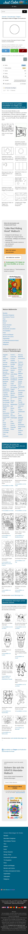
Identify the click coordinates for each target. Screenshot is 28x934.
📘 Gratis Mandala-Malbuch (8, 889)
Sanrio (20, 375)
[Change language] (26, 2)
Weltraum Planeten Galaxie (20, 419)
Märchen (13, 393)
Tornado (20, 402)
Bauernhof (5, 377)
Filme (4, 332)
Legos (12, 383)
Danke (4, 398)
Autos (4, 360)
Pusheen (20, 362)
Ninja (12, 410)
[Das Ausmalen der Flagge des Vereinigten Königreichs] (21, 200)
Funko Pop (13, 356)
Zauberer (20, 430)
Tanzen (20, 398)
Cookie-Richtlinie (7, 903)
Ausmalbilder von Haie (21, 510)
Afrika (4, 356)
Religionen (5, 344)
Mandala (5, 313)
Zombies (20, 434)
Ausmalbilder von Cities (8, 510)
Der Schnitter (6, 402)
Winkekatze (21, 424)
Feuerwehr (5, 436)
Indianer (13, 370)
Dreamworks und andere (9, 328)
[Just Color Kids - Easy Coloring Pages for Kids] (4, 907)
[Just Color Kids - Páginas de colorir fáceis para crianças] (14, 907)
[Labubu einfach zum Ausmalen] (8, 647)
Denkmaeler (6, 400)
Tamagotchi (21, 396)
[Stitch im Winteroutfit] (8, 621)
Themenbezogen (11, 16)
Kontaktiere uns (12, 902)
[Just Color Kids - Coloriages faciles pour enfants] (8, 907)
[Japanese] (25, 907)
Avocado (5, 362)
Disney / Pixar (6, 326)
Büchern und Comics (8, 336)
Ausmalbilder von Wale (8, 485)
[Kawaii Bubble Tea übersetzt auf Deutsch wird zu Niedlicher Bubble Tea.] (21, 647)
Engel (4, 424)
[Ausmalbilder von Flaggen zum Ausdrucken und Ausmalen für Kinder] (3, 749)
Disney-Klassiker (7, 324)
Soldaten (20, 379)
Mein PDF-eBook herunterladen (11, 251)
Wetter (19, 422)
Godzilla (13, 360)
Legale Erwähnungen (21, 902)
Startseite (4, 16)
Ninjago (13, 412)
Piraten (12, 423)
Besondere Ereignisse (8, 315)
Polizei (12, 429)
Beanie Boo (6, 379)
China (4, 387)
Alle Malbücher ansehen (13, 257)
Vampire (20, 409)
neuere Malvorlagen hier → (18, 595)
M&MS (12, 391)
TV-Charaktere (6, 330)
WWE (19, 428)
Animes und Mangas (8, 334)
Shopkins (20, 377)
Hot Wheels (14, 368)
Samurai (20, 369)
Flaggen (18, 16)
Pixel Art (13, 425)
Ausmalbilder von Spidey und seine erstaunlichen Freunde (7, 678)
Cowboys (5, 392)
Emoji (4, 422)
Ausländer (5, 358)
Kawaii (12, 376)
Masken (13, 395)
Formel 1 (13, 354)
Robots (20, 367)
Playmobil (13, 427)
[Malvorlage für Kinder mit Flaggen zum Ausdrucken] (21, 154)
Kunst (4, 323)
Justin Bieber (14, 374)
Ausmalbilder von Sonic (21, 711)
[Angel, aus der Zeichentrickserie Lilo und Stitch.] (21, 677)
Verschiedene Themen (8, 317)
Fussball (13, 358)
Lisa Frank (13, 385)
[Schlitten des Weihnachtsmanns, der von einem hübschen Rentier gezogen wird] (8, 723)
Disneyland (6, 415)
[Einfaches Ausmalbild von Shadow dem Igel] (21, 705)
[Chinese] (22, 907)
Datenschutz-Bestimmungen (18, 903)
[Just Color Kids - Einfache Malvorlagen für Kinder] (19, 907)
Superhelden (6, 338)
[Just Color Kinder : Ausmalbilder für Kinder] (13, 2)
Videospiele (6, 342)
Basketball (5, 370)
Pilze (12, 421)
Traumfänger (21, 404)
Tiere (4, 319)
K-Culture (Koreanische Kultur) (11, 340)
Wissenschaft (21, 426)
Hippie (12, 366)
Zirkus (19, 432)
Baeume (5, 364)
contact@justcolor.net (22, 926)
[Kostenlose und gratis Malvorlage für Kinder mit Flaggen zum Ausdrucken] (8, 154)
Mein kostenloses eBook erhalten (15, 787)
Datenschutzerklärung (20, 792)
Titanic (20, 400)
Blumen (5, 385)
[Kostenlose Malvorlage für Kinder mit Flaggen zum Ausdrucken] (8, 200)
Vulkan (20, 415)
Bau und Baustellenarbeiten (6, 374)
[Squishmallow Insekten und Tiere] (8, 705)
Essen (4, 426)
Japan (24, 68)
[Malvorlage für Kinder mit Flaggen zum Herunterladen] (8, 170)
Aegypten (5, 354)
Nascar (12, 408)
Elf (3, 420)
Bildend (5, 321)
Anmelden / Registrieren (23, 2)
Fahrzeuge (5, 432)
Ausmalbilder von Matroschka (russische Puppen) (7, 564)
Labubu (12, 381)
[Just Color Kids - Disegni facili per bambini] (16, 907)
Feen (4, 434)
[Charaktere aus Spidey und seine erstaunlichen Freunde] (8, 669)
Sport (19, 385)
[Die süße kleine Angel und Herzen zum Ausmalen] (21, 621)
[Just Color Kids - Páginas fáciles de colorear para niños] (11, 907)
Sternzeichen (21, 390)
